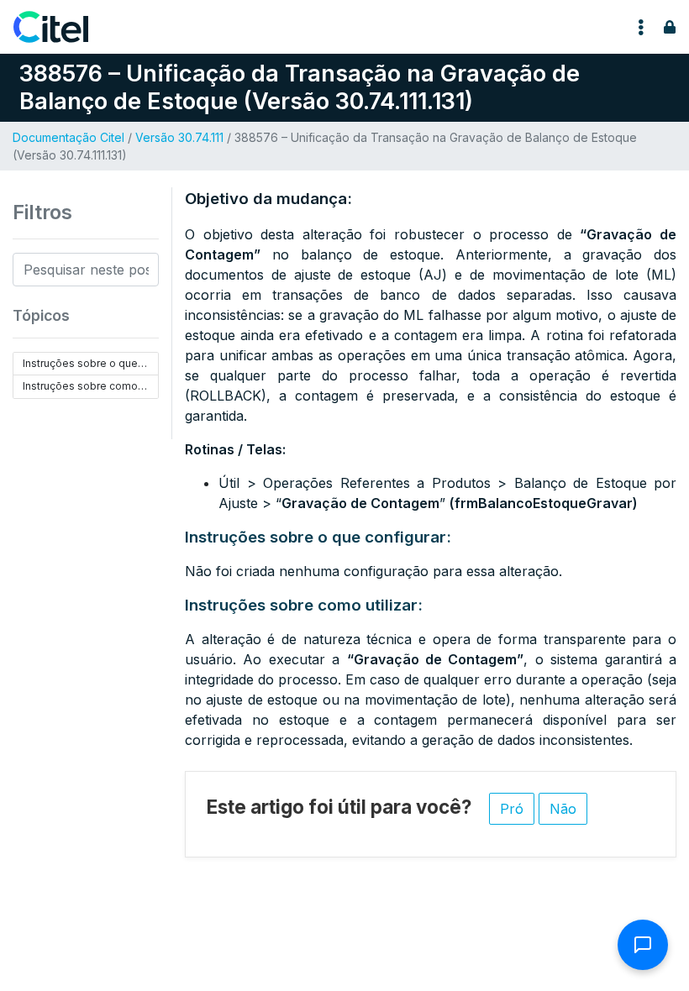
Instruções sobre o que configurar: (91, 363)
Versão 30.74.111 (179, 137)
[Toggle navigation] (641, 26)
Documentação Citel (68, 137)
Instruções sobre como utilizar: (91, 386)
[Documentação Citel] (60, 27)
